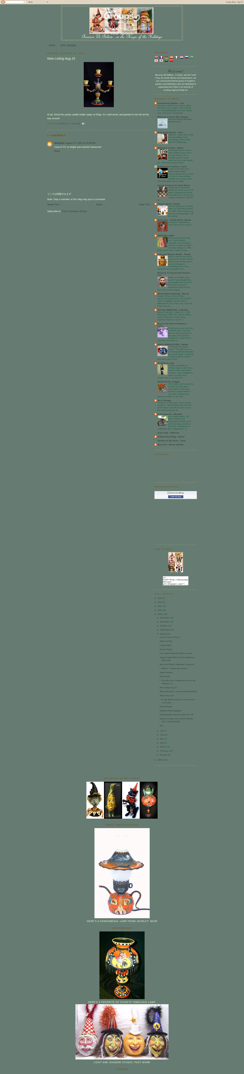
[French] (162, 57)
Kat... (162, 725)
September (165, 630)
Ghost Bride (165, 676)
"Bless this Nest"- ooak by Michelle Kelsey (178, 691)
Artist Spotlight (68, 45)
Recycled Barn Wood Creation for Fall (176, 714)
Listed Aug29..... (167, 645)
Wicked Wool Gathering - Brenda (173, 294)
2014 (160, 598)
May (162, 739)
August (163, 634)
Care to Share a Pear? (170, 637)
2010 (160, 614)
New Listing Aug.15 (168, 687)
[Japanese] (156, 61)
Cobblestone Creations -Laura (172, 166)
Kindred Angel (166, 706)
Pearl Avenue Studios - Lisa (170, 103)
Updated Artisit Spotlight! (170, 711)
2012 (160, 606)
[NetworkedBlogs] (175, 493)
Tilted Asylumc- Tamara (168, 204)
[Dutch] (182, 57)
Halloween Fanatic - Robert (170, 148)
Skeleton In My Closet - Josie (171, 440)
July (162, 731)
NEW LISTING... (167, 641)
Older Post (144, 204)
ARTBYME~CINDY (165, 235)
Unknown (59, 143)
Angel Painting (166, 672)
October (164, 626)
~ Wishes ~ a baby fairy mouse (173, 668)
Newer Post (53, 204)
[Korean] (162, 61)
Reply (57, 151)
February (164, 751)
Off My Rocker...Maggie (168, 382)
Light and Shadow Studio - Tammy (174, 254)
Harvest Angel (166, 649)
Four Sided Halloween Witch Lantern (176, 653)
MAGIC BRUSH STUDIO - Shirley (172, 344)
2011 (160, 610)
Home (52, 45)
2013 (160, 602)
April (162, 743)
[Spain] (172, 57)
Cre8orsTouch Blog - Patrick (171, 437)
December (165, 618)
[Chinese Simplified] (172, 61)
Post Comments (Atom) (74, 211)
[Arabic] (167, 61)
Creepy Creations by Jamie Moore (173, 185)
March (163, 747)
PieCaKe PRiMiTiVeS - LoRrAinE (172, 310)
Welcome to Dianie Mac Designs (172, 117)
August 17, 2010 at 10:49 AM (80, 143)
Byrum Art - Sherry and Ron (170, 444)
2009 (160, 760)
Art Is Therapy (164, 400)
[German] (167, 57)
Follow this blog (175, 496)
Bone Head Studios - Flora (170, 132)
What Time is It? (167, 695)
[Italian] (177, 57)
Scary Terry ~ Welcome (168, 433)
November (165, 622)
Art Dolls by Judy (165, 363)
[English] (156, 57)
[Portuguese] (192, 57)
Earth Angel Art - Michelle (169, 414)
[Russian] (187, 57)
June (162, 735)
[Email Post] (83, 123)
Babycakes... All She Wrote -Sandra (174, 220)
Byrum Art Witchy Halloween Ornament (177, 664)
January (164, 755)
